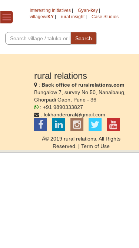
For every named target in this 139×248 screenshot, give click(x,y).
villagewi (42, 16)
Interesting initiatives (50, 10)
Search (83, 38)
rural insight (73, 16)
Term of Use (95, 146)
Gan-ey (88, 10)
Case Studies (105, 16)
